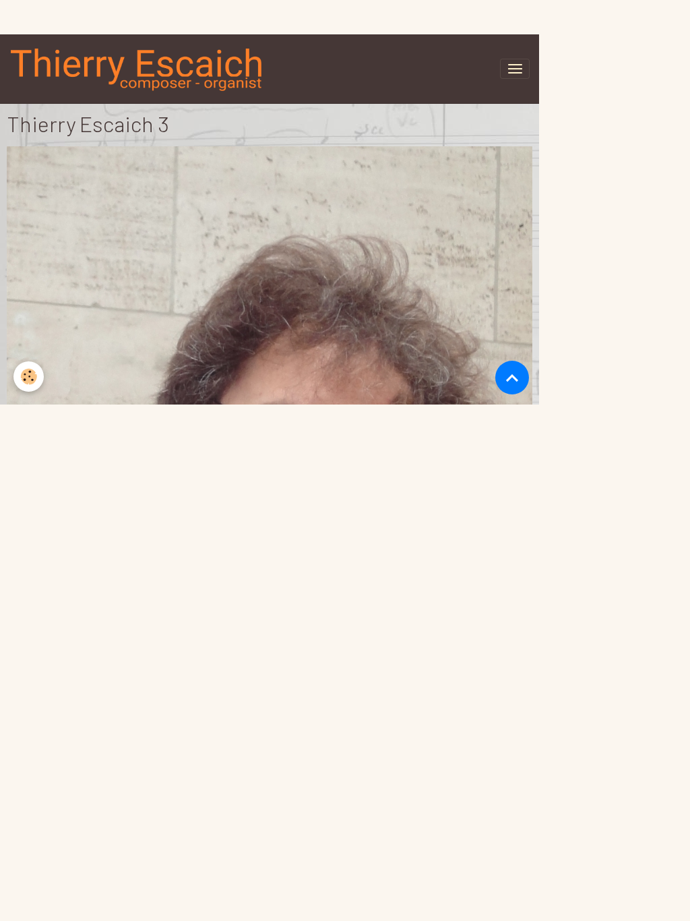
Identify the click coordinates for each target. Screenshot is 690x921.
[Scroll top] (512, 377)
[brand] (63, 54)
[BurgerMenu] (515, 54)
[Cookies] (28, 376)
